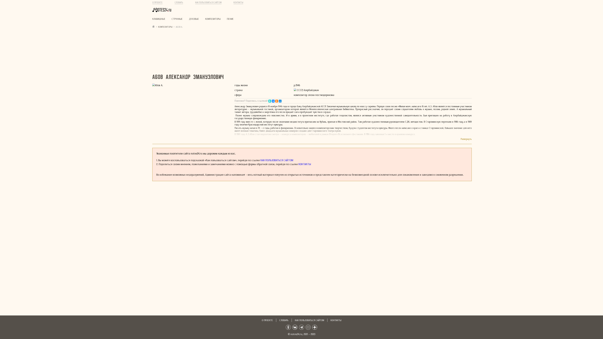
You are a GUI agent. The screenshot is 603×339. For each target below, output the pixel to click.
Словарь (179, 2)
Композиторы (213, 19)
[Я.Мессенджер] (269, 101)
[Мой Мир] (280, 101)
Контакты (238, 2)
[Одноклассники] (276, 101)
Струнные (177, 19)
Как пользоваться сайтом (208, 2)
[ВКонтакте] (273, 101)
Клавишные (158, 19)
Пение (230, 19)
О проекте (157, 2)
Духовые (194, 19)
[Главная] (153, 26)
